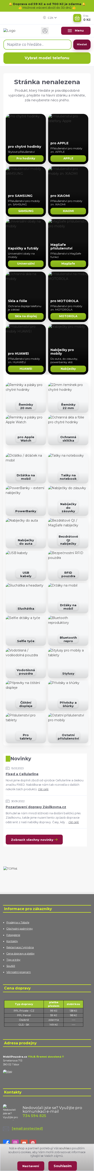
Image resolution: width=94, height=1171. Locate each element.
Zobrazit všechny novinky (32, 839)
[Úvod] (18, 30)
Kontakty (12, 941)
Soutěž (10, 965)
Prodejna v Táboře (17, 922)
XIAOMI (68, 211)
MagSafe (68, 263)
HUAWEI (26, 368)
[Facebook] (7, 1143)
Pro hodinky (25, 158)
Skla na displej (26, 316)
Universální (26, 263)
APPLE (68, 158)
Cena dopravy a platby (20, 953)
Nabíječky (68, 368)
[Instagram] (16, 1143)
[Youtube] (25, 1143)
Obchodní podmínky (19, 928)
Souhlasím (63, 1166)
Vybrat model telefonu (47, 58)
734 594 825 (34, 1116)
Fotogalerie (13, 935)
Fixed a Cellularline (22, 774)
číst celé (43, 789)
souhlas (64, 1148)
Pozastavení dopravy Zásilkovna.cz (36, 807)
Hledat (82, 44)
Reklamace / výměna (20, 947)
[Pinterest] (33, 1143)
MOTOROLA (68, 316)
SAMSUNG (26, 211)
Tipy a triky (13, 959)
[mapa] (7, 1071)
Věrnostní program (18, 972)
